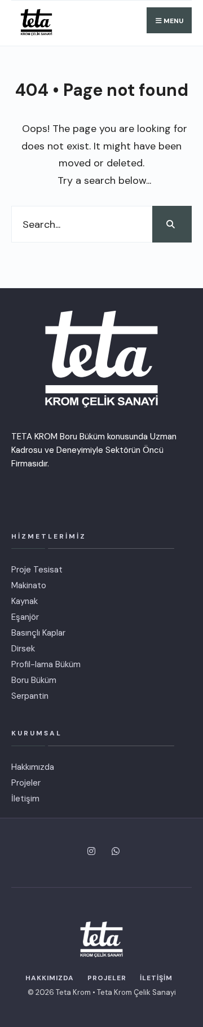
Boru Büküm (33, 680)
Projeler (26, 782)
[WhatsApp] (113, 851)
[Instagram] (89, 851)
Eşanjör (25, 617)
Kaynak (24, 601)
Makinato (28, 585)
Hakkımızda (32, 767)
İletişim (25, 798)
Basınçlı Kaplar (38, 632)
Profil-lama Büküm (46, 664)
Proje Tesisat (37, 569)
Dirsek (23, 648)
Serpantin (29, 696)
